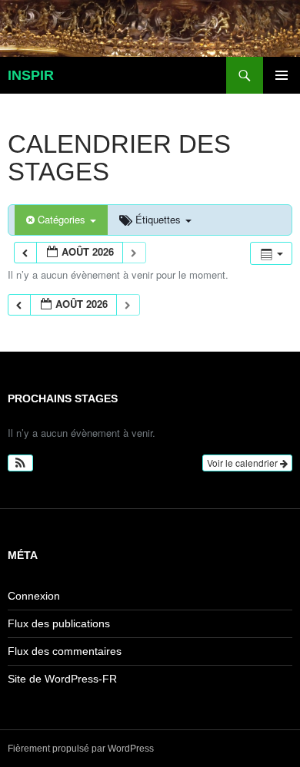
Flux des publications (59, 623)
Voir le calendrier (243, 462)
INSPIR (31, 75)
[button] (20, 463)
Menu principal (281, 75)
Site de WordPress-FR (62, 679)
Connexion (34, 596)
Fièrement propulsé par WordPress (81, 748)
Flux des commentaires (65, 651)
